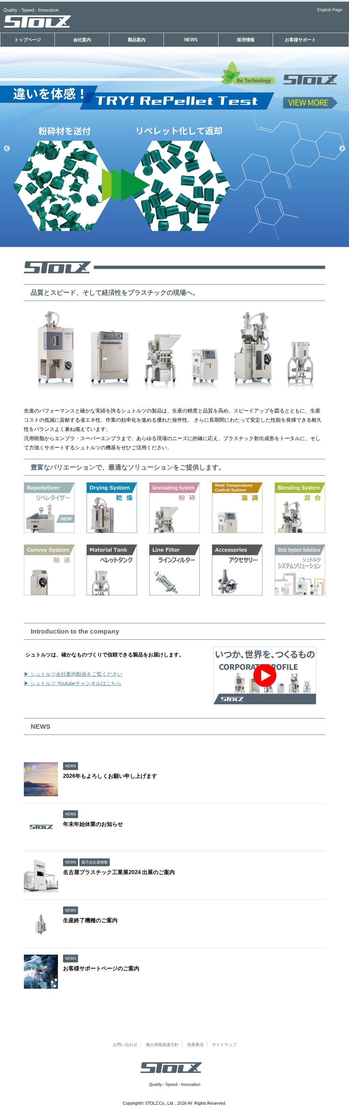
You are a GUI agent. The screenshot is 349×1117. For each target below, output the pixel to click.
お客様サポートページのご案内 (101, 968)
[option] (174, 148)
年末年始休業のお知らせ (93, 824)
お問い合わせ (125, 1044)
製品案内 (137, 39)
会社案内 (82, 39)
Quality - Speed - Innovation (174, 1084)
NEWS (191, 39)
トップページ (27, 39)
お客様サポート (300, 39)
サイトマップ (224, 1044)
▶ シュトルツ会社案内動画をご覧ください (73, 674)
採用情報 (246, 39)
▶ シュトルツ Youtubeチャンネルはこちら (72, 683)
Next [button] (342, 148)
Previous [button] (6, 148)
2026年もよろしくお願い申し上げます (110, 776)
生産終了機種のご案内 (90, 920)
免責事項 (195, 1044)
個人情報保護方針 (162, 1044)
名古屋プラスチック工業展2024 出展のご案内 (119, 872)
